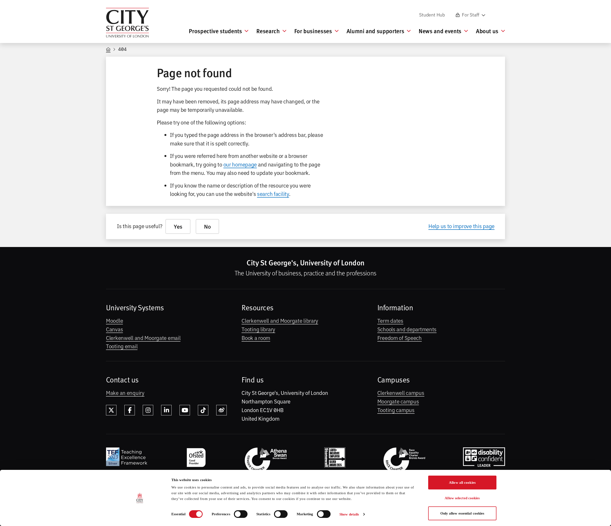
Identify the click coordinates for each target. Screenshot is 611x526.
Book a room (256, 337)
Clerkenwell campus (400, 392)
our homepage (240, 164)
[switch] (241, 514)
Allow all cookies (462, 482)
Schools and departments (407, 329)
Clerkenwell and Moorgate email (143, 337)
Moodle (114, 320)
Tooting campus (396, 409)
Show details (349, 514)
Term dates (390, 320)
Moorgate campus (398, 401)
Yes (178, 226)
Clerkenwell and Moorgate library (280, 320)
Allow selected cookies (462, 498)
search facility (273, 193)
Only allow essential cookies (462, 513)
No (207, 226)
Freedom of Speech (399, 337)
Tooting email (121, 345)
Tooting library (258, 329)
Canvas (114, 329)
